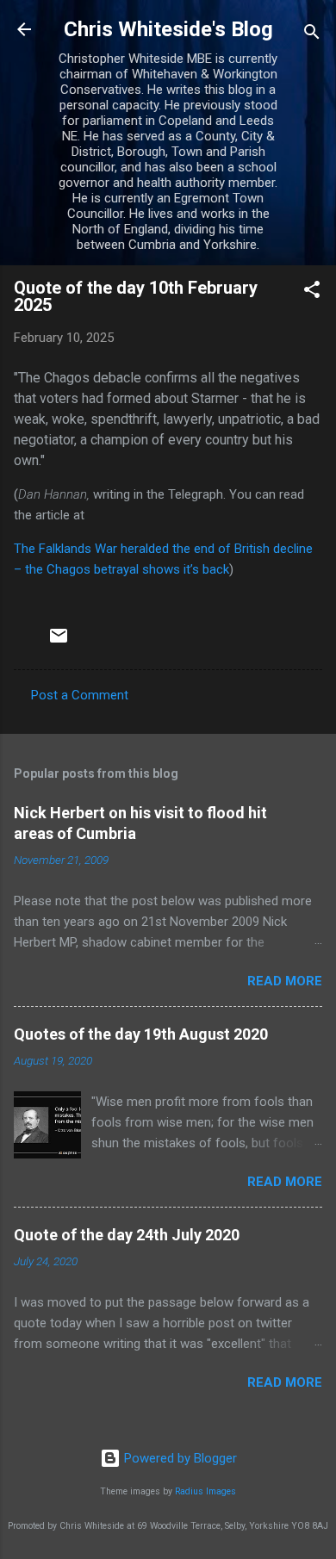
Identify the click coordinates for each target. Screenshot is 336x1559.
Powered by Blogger (179, 1458)
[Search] (312, 35)
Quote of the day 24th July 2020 (127, 1235)
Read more (284, 981)
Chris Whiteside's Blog (168, 29)
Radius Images (205, 1491)
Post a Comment (79, 695)
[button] (312, 292)
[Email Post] (58, 641)
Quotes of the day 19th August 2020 (141, 1034)
